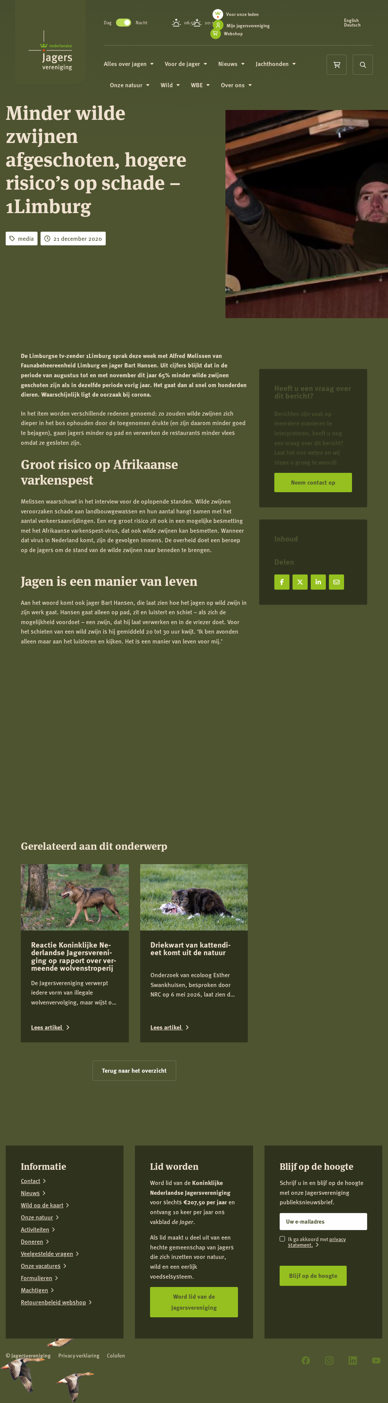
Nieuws (30, 1193)
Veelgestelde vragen (47, 1254)
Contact (30, 1181)
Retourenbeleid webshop (53, 1302)
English (351, 20)
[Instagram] (329, 1360)
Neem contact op (313, 482)
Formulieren (36, 1278)
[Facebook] (306, 1360)
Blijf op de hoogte (313, 1275)
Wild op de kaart (42, 1205)
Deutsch (352, 25)
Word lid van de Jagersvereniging (194, 1302)
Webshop (233, 33)
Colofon (116, 1355)
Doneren (32, 1241)
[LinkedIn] (353, 1360)
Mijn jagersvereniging (248, 25)
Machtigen (34, 1290)
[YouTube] (376, 1360)
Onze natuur (37, 1217)
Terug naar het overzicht (134, 1070)
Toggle (123, 23)
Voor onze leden (242, 14)
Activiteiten (35, 1229)
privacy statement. (317, 1241)
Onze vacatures (41, 1266)
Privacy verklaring (78, 1355)
